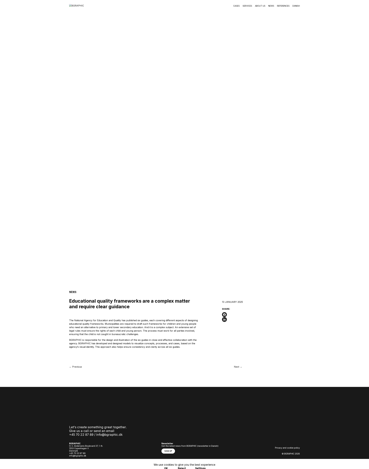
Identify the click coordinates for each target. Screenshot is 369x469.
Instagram (74, 460)
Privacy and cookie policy (287, 448)
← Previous (75, 366)
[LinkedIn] (245, 319)
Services (247, 6)
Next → (238, 366)
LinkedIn (101, 460)
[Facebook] (245, 314)
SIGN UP (168, 451)
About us (260, 6)
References (283, 6)
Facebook (88, 460)
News (271, 6)
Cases (236, 6)
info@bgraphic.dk (109, 434)
